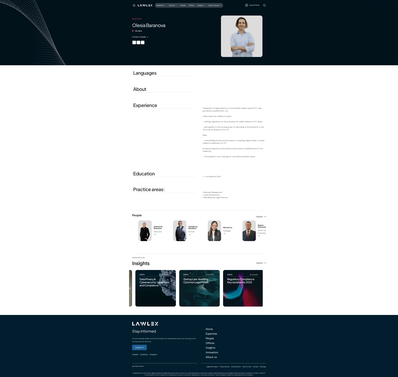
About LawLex (214, 5)
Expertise (160, 5)
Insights (200, 5)
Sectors (172, 5)
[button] (134, 42)
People (183, 5)
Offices (191, 5)
